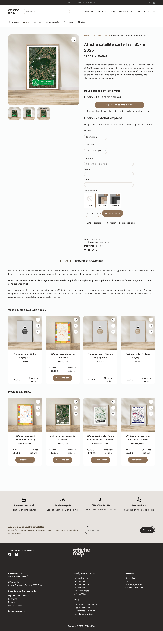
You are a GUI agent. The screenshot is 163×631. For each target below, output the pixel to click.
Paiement (12, 599)
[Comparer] (149, 11)
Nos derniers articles (83, 614)
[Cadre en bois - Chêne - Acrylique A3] (100, 333)
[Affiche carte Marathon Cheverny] (63, 333)
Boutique (89, 11)
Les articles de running (84, 611)
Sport (100, 242)
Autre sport (97, 444)
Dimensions (89, 144)
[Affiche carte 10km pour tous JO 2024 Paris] (138, 415)
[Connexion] (139, 11)
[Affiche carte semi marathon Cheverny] (25, 415)
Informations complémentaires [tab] (89, 261)
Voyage (69, 22)
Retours (11, 602)
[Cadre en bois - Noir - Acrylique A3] (25, 333)
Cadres (25, 362)
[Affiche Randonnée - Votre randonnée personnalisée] (100, 415)
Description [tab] (65, 261)
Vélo (39, 22)
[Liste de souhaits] (144, 11)
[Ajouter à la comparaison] (38, 326)
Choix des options (71, 369)
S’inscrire (147, 530)
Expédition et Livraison (18, 596)
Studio (101, 11)
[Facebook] (149, 3)
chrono (100, 246)
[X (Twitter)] (89, 250)
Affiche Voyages (81, 591)
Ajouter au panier (112, 213)
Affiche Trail (79, 581)
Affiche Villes (80, 594)
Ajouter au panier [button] (33, 380)
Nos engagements (133, 584)
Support (87, 130)
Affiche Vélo (79, 587)
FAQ (127, 581)
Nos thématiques (82, 608)
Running (15, 22)
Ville (83, 22)
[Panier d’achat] (154, 11)
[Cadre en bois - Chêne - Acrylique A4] (138, 333)
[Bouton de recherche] (67, 11)
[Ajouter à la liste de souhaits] (38, 320)
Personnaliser (62, 378)
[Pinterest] (93, 250)
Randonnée (54, 22)
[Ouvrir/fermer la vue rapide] (38, 332)
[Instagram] (154, 3)
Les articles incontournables (87, 604)
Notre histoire (125, 11)
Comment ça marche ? (135, 587)
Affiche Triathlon (81, 584)
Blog (113, 11)
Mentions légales (16, 605)
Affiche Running (81, 578)
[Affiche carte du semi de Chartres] (63, 415)
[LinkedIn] (96, 250)
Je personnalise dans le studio (119, 105)
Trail (28, 22)
